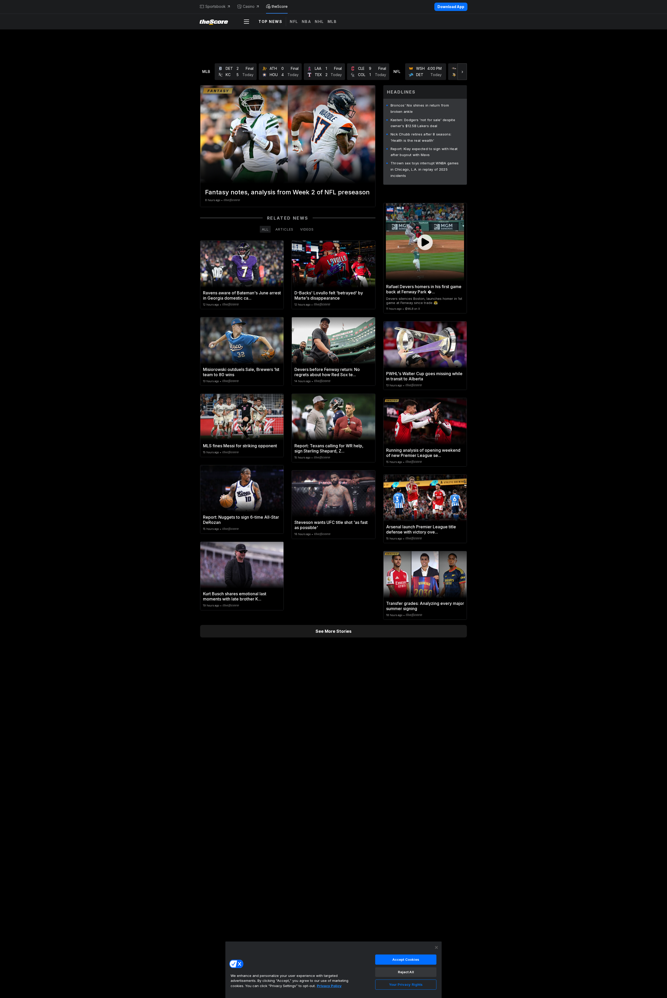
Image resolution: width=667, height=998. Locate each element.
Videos (307, 229)
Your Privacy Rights (406, 984)
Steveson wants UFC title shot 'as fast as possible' (331, 525)
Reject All (406, 972)
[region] (333, 969)
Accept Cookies (405, 959)
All (265, 229)
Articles (284, 229)
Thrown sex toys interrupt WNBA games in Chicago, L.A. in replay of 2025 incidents (425, 169)
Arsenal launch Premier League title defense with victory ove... (421, 529)
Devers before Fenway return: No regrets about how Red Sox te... (327, 372)
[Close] (436, 947)
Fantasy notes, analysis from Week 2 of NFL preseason (287, 192)
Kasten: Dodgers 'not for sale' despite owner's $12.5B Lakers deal (423, 123)
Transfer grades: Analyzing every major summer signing (425, 606)
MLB (332, 21)
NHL (319, 21)
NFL (294, 21)
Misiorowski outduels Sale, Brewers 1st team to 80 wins (241, 372)
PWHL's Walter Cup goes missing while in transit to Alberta (424, 376)
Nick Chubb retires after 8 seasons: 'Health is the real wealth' (421, 137)
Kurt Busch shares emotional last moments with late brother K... (234, 596)
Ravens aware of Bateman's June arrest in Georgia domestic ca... (242, 295)
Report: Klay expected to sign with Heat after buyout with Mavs (424, 152)
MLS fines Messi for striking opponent (240, 445)
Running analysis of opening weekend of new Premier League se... (423, 453)
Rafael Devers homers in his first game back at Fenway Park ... (423, 289)
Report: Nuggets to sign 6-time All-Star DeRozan (241, 520)
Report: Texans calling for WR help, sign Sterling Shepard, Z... (328, 448)
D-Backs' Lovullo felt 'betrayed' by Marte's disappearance (328, 295)
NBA (306, 21)
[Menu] (246, 21)
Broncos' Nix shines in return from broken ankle (420, 108)
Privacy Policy (329, 986)
